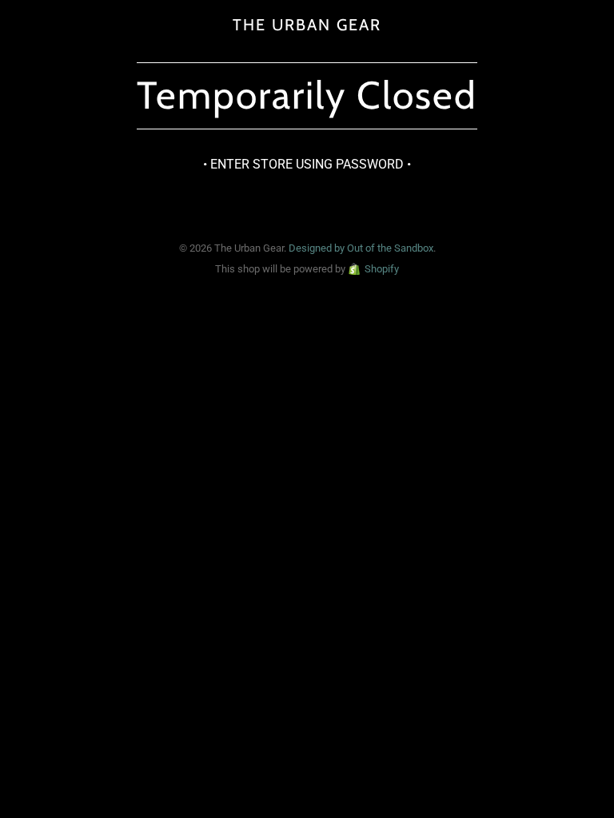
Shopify (382, 269)
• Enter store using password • (307, 164)
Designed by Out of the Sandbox (361, 248)
